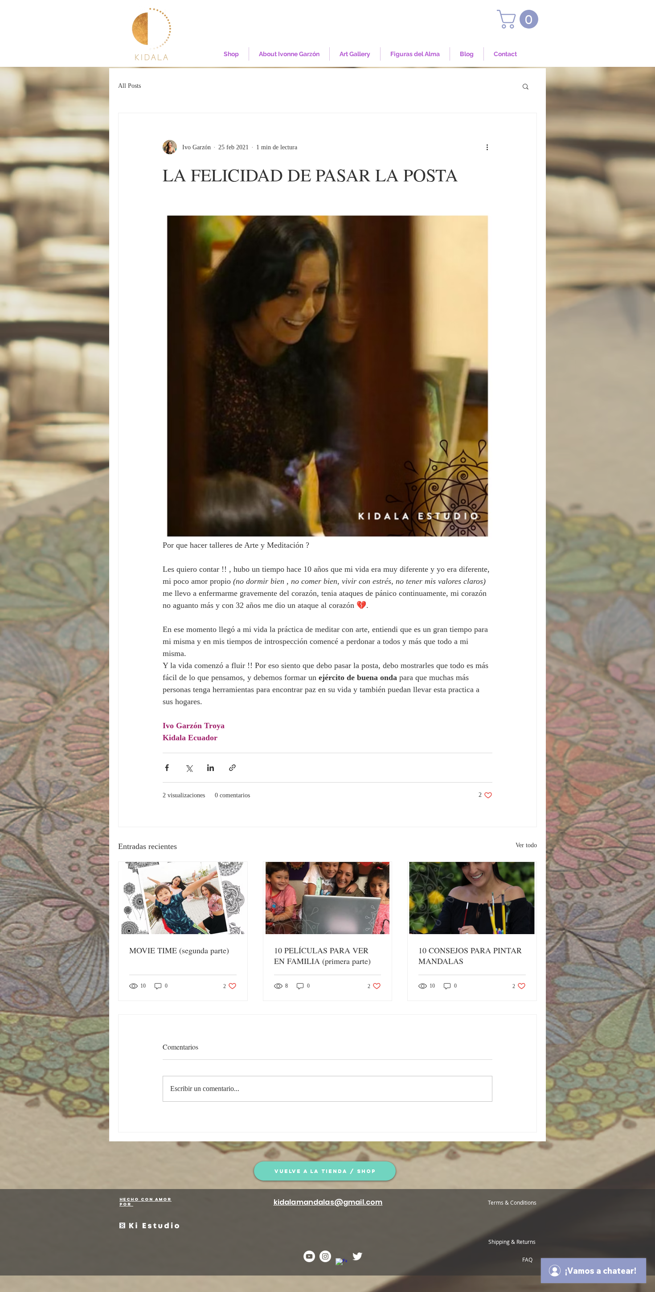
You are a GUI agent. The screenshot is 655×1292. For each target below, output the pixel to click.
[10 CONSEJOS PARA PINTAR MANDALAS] (472, 898)
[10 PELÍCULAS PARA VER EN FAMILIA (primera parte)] (327, 898)
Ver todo (526, 845)
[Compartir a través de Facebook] (167, 767)
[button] (520, 19)
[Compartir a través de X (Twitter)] (188, 767)
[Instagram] (325, 1256)
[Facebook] (341, 1264)
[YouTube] (309, 1256)
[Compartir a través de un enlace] (232, 767)
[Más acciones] (487, 147)
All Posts (129, 85)
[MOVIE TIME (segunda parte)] (183, 898)
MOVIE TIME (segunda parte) (179, 950)
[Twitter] (357, 1256)
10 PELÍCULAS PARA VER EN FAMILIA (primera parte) (322, 955)
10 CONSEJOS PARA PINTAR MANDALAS (470, 955)
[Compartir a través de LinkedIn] (210, 767)
